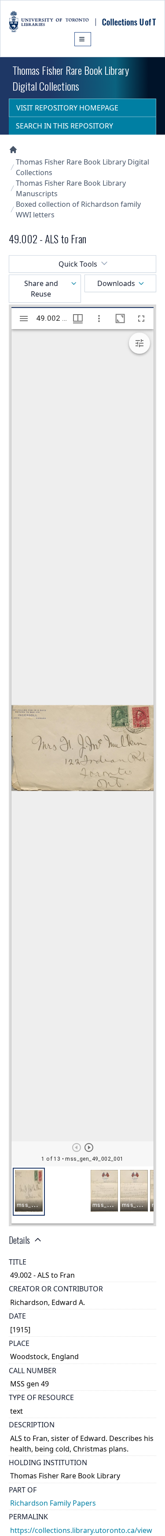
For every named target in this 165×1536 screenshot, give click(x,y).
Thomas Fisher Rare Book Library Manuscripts (71, 188)
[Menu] (82, 39)
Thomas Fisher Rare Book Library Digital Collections (82, 167)
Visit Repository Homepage (67, 108)
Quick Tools (78, 264)
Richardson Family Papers (53, 1503)
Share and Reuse (41, 289)
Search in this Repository (64, 126)
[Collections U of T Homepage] (13, 149)
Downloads (116, 283)
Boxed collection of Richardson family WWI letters (78, 209)
